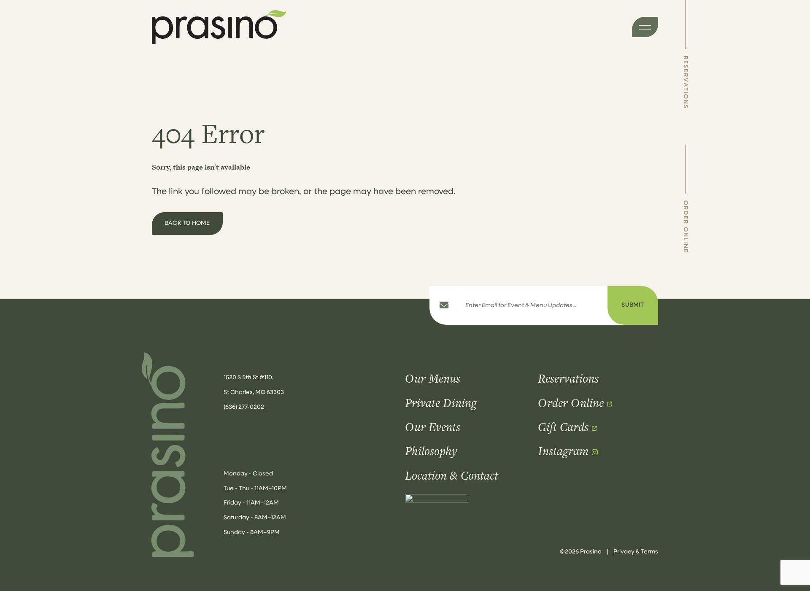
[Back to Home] (170, 455)
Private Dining (441, 402)
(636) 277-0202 (244, 407)
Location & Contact (451, 475)
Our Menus (432, 378)
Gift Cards (563, 426)
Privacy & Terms (635, 552)
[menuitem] (685, 54)
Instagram (563, 451)
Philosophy (431, 451)
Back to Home (187, 223)
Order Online (685, 226)
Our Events (432, 426)
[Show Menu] (645, 27)
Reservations (685, 82)
